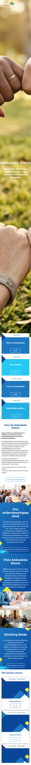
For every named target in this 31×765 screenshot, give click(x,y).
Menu (26, 4)
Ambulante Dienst (6, 6)
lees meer (15, 705)
